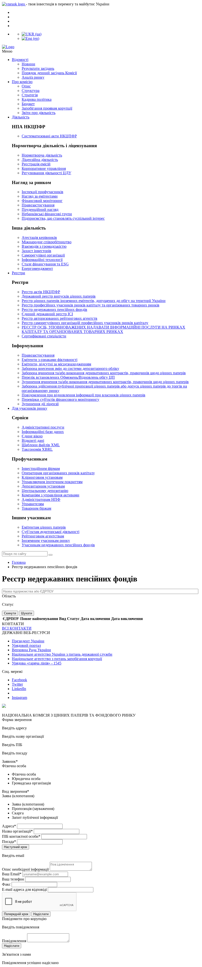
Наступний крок (15, 847)
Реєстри (18, 273)
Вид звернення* (15, 791)
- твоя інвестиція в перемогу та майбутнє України (67, 4)
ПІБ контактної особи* (21, 836)
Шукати (26, 613)
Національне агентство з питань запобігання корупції (57, 659)
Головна (19, 562)
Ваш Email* (11, 874)
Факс (6, 884)
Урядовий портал (26, 645)
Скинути (10, 613)
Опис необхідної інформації (25, 869)
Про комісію (22, 82)
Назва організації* (17, 831)
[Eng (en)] (30, 38)
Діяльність (20, 117)
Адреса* (9, 826)
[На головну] (101, 47)
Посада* (9, 841)
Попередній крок (16, 914)
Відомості (20, 60)
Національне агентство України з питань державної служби (62, 654)
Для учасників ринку (29, 408)
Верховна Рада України (31, 650)
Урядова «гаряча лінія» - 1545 (36, 663)
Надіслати (41, 914)
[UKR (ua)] (31, 34)
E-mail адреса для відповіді (24, 889)
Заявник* (10, 761)
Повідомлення (14, 941)
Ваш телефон (13, 879)
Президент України (28, 641)
